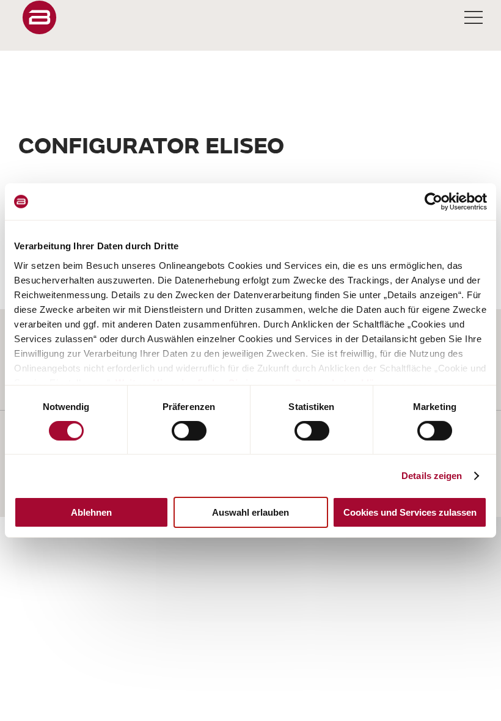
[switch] (189, 431)
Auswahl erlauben (250, 512)
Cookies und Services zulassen (410, 512)
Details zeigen (431, 475)
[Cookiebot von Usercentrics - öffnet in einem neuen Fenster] (433, 201)
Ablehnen (91, 512)
